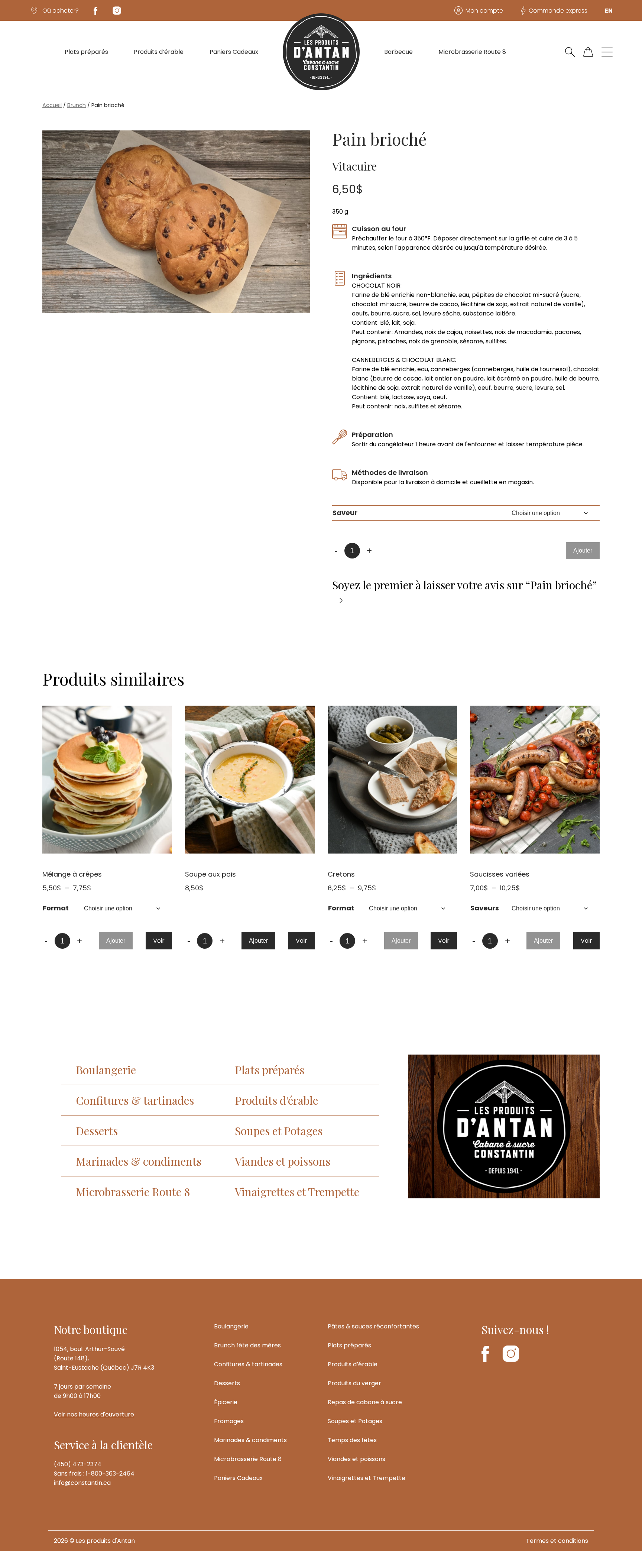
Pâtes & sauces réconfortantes (373, 1326)
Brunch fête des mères (247, 1345)
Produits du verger (354, 1383)
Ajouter (582, 550)
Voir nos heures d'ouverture (94, 1414)
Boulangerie (106, 1069)
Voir (159, 940)
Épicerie (225, 1402)
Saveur (345, 512)
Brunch (76, 105)
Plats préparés (86, 52)
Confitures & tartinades (135, 1100)
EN (609, 10)
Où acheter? (60, 10)
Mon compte (484, 10)
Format (56, 908)
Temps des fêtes (352, 1440)
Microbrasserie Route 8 (472, 52)
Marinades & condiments (138, 1161)
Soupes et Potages (278, 1130)
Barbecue (398, 52)
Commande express (558, 10)
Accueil (52, 105)
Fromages (229, 1421)
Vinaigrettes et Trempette (297, 1191)
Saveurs (484, 908)
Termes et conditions (557, 1541)
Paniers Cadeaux (234, 52)
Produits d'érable (276, 1100)
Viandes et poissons (282, 1161)
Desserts (97, 1130)
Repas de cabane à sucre (365, 1402)
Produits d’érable (159, 52)
